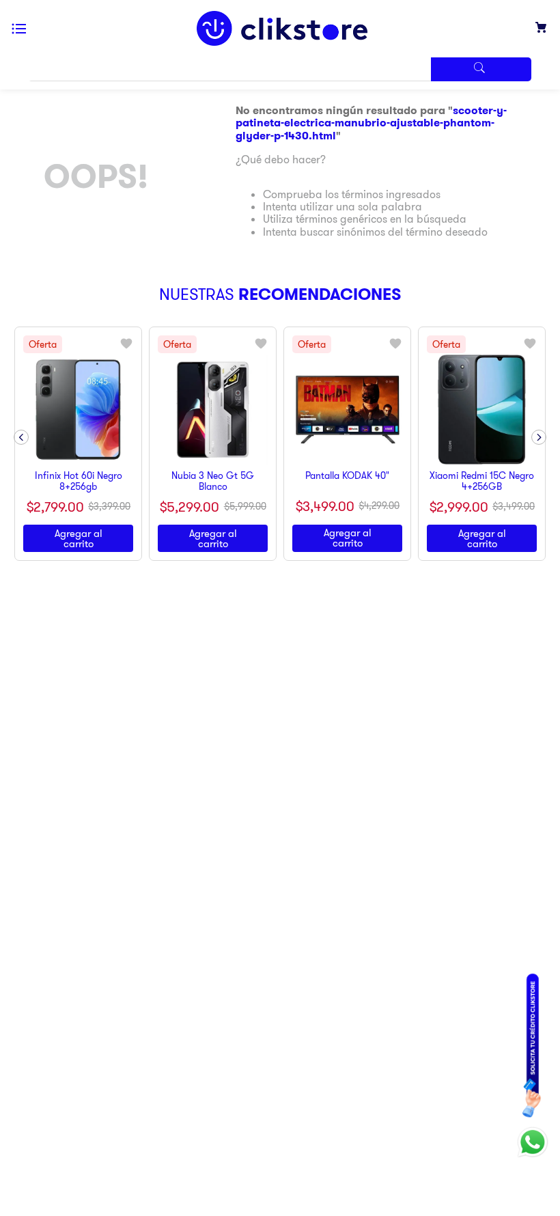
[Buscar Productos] (481, 69)
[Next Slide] (538, 437)
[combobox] (280, 69)
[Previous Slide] (21, 437)
